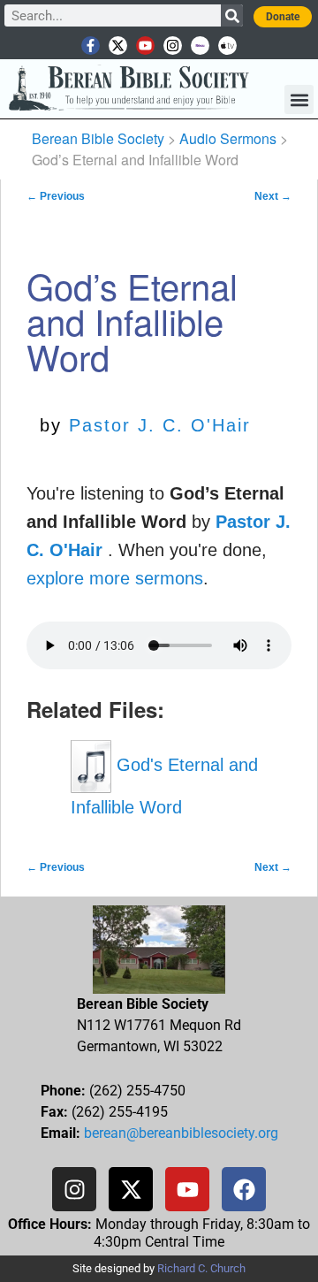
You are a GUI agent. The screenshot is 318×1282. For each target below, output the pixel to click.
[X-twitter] (118, 45)
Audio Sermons (227, 138)
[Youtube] (145, 45)
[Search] (232, 15)
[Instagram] (172, 45)
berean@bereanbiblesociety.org (181, 1133)
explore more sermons (114, 578)
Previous (55, 196)
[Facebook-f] (90, 45)
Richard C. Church (201, 1268)
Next (273, 196)
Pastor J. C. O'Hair (160, 425)
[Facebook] (244, 1189)
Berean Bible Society (98, 138)
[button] (299, 99)
